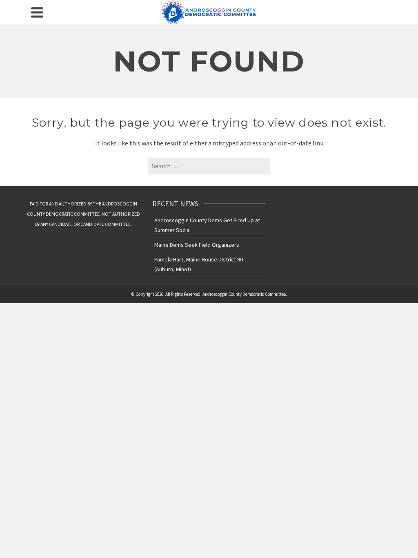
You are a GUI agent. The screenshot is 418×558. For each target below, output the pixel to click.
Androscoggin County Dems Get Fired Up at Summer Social (207, 225)
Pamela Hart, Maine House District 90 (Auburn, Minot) (198, 264)
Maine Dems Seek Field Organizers (196, 244)
